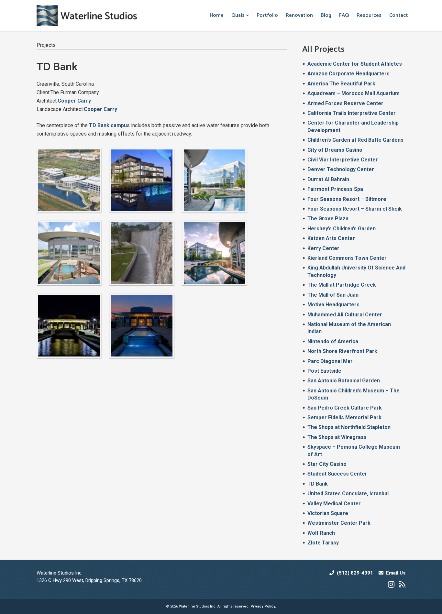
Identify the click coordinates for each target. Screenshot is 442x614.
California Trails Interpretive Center (351, 113)
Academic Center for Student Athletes (354, 64)
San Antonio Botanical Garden (343, 381)
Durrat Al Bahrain (328, 179)
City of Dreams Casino (334, 150)
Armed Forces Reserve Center (345, 103)
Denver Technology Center (340, 169)
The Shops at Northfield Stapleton (349, 427)
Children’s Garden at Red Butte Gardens (355, 140)
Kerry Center (323, 248)
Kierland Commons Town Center (347, 258)
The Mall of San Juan (333, 295)
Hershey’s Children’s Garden (341, 228)
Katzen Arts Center (331, 238)
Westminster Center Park (338, 523)
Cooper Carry (74, 101)
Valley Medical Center (334, 503)
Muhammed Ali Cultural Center (344, 315)
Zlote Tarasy (323, 543)
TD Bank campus (109, 125)
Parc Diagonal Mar (330, 361)
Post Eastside (324, 371)
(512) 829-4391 (355, 573)
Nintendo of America (332, 341)
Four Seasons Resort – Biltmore (346, 199)
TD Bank (317, 484)
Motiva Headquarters (333, 305)
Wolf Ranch (321, 533)
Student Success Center (337, 474)
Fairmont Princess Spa (335, 189)
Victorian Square (327, 513)
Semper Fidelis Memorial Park (344, 417)
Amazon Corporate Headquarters (348, 74)
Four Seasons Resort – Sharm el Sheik (354, 209)
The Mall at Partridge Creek (341, 285)
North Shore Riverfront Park (342, 351)
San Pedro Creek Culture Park (344, 408)
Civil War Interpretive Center (342, 160)
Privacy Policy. (263, 606)
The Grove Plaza (327, 218)
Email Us (395, 573)
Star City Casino (327, 464)
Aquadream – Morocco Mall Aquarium (353, 93)
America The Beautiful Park (341, 84)
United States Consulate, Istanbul (348, 493)
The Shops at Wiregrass (337, 437)
